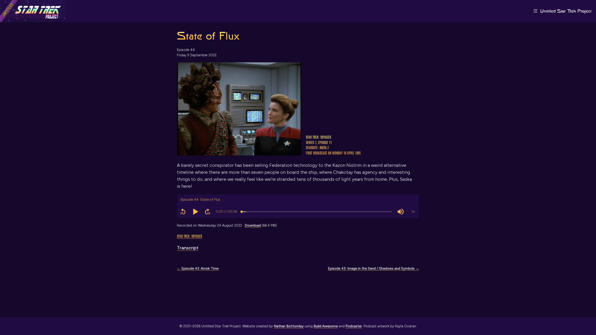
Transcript (187, 248)
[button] (183, 211)
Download (253, 225)
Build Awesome (326, 326)
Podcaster (353, 326)
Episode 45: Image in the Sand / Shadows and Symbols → (373, 268)
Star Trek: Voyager (189, 236)
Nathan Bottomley (289, 326)
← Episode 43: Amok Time (198, 268)
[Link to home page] (33, 11)
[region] (298, 211)
